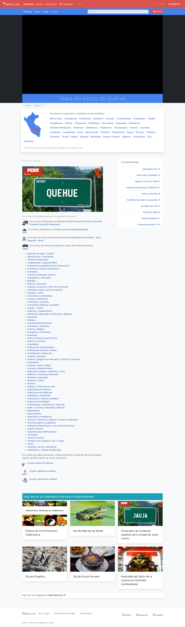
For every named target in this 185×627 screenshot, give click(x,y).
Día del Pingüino (35, 576)
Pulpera (74, 136)
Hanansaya (78, 127)
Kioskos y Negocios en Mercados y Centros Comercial (53, 359)
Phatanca (150, 132)
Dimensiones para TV (148, 224)
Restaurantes (33, 410)
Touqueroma (139, 136)
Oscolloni (105, 132)
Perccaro (140, 132)
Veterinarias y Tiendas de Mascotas (44, 450)
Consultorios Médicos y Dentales (43, 305)
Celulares (158, 11)
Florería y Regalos (35, 329)
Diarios (30, 4)
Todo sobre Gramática (147, 175)
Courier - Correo (35, 308)
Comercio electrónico (37, 299)
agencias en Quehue (47, 479)
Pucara (65, 136)
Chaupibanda (56, 123)
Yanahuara (29, 141)
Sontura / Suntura (111, 136)
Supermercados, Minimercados (42, 431)
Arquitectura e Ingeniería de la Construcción (48, 265)
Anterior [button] (28, 105)
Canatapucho (70, 118)
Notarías (31, 383)
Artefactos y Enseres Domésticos (43, 268)
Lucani (80, 132)
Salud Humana (34, 413)
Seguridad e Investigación (39, 416)
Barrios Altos (56, 118)
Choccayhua (107, 123)
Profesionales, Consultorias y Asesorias (46, 404)
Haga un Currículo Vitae (146, 181)
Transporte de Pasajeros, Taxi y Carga (45, 441)
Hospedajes (33, 344)
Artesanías (32, 271)
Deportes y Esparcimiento (39, 311)
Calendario (67, 4)
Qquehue (84, 136)
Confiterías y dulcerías (38, 302)
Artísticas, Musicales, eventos (41, 274)
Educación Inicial (83, 221)
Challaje (151, 118)
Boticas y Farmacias (36, 283)
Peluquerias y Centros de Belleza (43, 398)
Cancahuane (85, 118)
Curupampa (120, 123)
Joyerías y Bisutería (36, 356)
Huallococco (106, 127)
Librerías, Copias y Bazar (39, 365)
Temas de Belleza (149, 218)
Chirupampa (80, 123)
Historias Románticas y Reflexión (142, 187)
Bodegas (31, 280)
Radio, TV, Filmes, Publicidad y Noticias (46, 407)
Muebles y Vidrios (35, 380)
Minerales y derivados (37, 377)
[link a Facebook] (142, 615)
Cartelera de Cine (149, 206)
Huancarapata (120, 127)
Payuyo (130, 132)
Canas (45, 12)
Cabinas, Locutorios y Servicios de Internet (47, 287)
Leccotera (145, 127)
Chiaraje (68, 123)
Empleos (31, 320)
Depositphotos (55, 595)
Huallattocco (92, 127)
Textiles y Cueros (35, 437)
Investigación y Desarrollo (39, 353)
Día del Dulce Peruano (86, 576)
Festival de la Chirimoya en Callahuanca (41, 532)
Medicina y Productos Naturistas (42, 374)
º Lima (160, 4)
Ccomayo (110, 118)
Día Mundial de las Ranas (88, 530)
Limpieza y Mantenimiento (39, 368)
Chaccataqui (139, 118)
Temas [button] (39, 4)
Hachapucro (134, 123)
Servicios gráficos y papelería (41, 422)
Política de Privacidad (64, 613)
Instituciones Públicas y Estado (42, 350)
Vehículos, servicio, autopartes (42, 447)
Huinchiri (134, 127)
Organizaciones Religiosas (39, 392)
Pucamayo (55, 136)
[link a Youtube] (158, 615)
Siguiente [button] (37, 105)
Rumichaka (96, 136)
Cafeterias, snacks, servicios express (44, 290)
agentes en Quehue (47, 471)
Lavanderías (33, 362)
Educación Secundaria (49, 224)
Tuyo (149, 136)
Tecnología (32, 434)
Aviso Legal (43, 613)
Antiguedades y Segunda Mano (42, 262)
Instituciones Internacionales (40, 347)
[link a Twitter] (126, 615)
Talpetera (126, 136)
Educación (32, 317)
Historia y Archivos (36, 341)
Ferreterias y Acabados (38, 326)
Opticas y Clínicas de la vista (41, 386)
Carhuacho (98, 118)
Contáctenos (86, 613)
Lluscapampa (68, 132)
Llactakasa (55, 132)
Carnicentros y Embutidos (39, 296)
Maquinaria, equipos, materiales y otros (46, 371)
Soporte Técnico (35, 428)
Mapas (29, 12)
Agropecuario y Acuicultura (40, 256)
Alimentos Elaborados (37, 259)
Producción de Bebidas (38, 401)
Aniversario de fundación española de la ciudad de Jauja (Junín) (139, 534)
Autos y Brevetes (150, 193)
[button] (78, 4)
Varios (30, 444)
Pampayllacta (118, 132)
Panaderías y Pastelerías (38, 395)
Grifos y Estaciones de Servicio (42, 338)
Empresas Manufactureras (39, 323)
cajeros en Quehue (44, 463)
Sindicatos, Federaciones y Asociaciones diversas (51, 425)
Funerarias (32, 335)
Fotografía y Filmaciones (39, 332)
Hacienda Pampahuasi (60, 127)
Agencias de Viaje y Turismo (40, 253)
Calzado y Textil (35, 293)
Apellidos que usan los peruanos (142, 200)
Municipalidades (80, 229)
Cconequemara (124, 118)
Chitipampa (93, 123)
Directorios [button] (50, 4)
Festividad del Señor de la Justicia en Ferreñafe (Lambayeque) (136, 580)
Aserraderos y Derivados (39, 277)
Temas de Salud (150, 212)
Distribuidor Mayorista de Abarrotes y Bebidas (49, 314)
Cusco (37, 12)
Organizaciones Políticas (39, 389)
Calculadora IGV (150, 169)
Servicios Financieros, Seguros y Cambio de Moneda (52, 419)
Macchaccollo (92, 132)
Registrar (175, 4)
